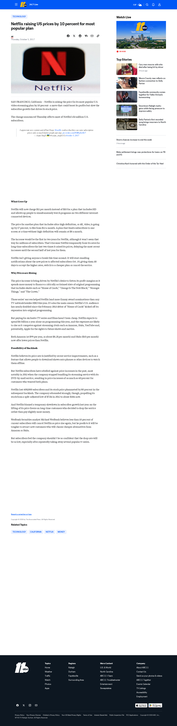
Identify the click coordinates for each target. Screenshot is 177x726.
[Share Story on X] (74, 36)
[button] (16, 4)
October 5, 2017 (72, 135)
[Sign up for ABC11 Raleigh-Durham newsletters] (36, 705)
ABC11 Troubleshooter (110, 680)
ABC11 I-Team (106, 676)
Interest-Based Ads (100, 715)
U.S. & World (105, 668)
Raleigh (71, 668)
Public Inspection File (116, 715)
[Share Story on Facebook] (68, 36)
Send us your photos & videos (149, 676)
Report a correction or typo (21, 514)
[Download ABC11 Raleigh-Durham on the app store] (141, 705)
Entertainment (106, 684)
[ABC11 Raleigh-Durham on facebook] (17, 705)
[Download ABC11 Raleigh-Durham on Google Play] (155, 705)
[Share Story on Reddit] (80, 36)
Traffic (47, 676)
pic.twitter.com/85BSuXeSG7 (74, 132)
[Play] (141, 35)
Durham (71, 672)
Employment (141, 697)
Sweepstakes (105, 688)
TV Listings (141, 688)
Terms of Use (87, 715)
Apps (47, 688)
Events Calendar (143, 684)
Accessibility (141, 692)
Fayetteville (73, 676)
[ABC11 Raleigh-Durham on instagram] (30, 705)
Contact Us (141, 672)
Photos (48, 684)
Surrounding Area (76, 680)
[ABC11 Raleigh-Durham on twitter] (23, 705)
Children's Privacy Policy (51, 715)
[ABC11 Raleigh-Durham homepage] (23, 5)
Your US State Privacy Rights (71, 715)
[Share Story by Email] (92, 36)
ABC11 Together (143, 680)
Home (47, 668)
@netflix (58, 130)
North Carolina (106, 672)
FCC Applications (132, 715)
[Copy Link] (98, 36)
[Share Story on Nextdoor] (86, 36)
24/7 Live (33, 4)
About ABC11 (142, 668)
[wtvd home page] (22, 667)
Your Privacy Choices (33, 715)
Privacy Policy (19, 715)
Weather (48, 672)
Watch (47, 680)
